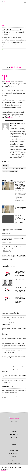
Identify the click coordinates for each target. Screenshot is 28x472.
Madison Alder (21, 203)
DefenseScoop (14, 431)
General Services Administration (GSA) (14, 168)
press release (10, 117)
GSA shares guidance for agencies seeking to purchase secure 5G (13, 238)
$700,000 (8, 81)
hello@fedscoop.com (14, 463)
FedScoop (14, 428)
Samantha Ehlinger (7, 46)
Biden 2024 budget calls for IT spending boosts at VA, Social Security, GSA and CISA (13, 247)
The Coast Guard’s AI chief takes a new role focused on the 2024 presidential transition (20, 289)
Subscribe (4, 469)
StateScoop (14, 437)
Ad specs (14, 456)
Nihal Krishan (7, 233)
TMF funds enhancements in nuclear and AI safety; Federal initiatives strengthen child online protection (20, 299)
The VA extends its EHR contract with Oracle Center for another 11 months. (20, 273)
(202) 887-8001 (14, 460)
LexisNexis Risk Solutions (10, 171)
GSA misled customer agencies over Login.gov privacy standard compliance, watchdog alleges (14, 256)
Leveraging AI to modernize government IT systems (20, 281)
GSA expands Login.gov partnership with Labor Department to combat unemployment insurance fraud (20, 219)
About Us (14, 421)
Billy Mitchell (20, 211)
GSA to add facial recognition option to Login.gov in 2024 (20, 207)
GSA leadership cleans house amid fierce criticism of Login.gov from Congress (12, 230)
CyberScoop (14, 434)
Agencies (5, 165)
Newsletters (14, 450)
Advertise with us (14, 453)
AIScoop (14, 444)
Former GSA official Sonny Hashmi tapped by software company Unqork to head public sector (20, 185)
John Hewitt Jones (8, 259)
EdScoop (14, 441)
